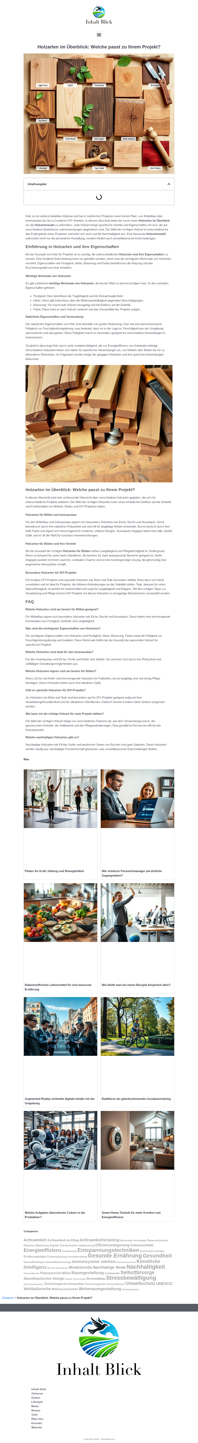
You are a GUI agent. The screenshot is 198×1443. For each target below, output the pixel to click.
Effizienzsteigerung (112, 1245)
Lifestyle (37, 1401)
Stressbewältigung (131, 1278)
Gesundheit (157, 1256)
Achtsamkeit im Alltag (63, 1240)
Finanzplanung (57, 1256)
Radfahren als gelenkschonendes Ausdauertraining (136, 1098)
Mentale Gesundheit (57, 1268)
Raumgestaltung (88, 1272)
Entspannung (69, 1251)
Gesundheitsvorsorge (58, 1262)
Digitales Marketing (36, 1245)
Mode (35, 1406)
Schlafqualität (112, 1273)
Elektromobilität (141, 1245)
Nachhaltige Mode (109, 1267)
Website (36, 1427)
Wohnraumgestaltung (100, 1288)
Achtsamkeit (35, 1240)
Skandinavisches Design (44, 1278)
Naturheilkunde (31, 1273)
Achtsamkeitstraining (99, 1240)
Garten (35, 1397)
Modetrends (80, 1267)
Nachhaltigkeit (146, 1266)
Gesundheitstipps (34, 1262)
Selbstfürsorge (137, 1272)
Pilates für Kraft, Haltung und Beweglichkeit (54, 871)
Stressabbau (95, 1278)
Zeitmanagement (130, 1289)
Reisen (35, 1410)
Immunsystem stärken (94, 1261)
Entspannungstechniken (108, 1250)
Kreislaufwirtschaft (126, 1262)
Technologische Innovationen (105, 1284)
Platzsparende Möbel (55, 1273)
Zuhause (8, 1297)
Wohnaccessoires (65, 1289)
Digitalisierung (87, 1245)
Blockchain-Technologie (133, 1240)
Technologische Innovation (64, 1283)
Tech (34, 1414)
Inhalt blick (38, 1389)
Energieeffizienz (42, 1250)
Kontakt (36, 1423)
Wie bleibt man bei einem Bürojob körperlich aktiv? (136, 985)
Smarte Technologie (75, 1279)
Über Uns (37, 1418)
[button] (99, 34)
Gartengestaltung (77, 1256)
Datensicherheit (157, 1240)
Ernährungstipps (35, 1256)
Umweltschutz (140, 1283)
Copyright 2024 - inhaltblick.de (99, 1439)
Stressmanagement (33, 1284)
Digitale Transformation (64, 1245)
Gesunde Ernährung (115, 1255)
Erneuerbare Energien (152, 1251)
